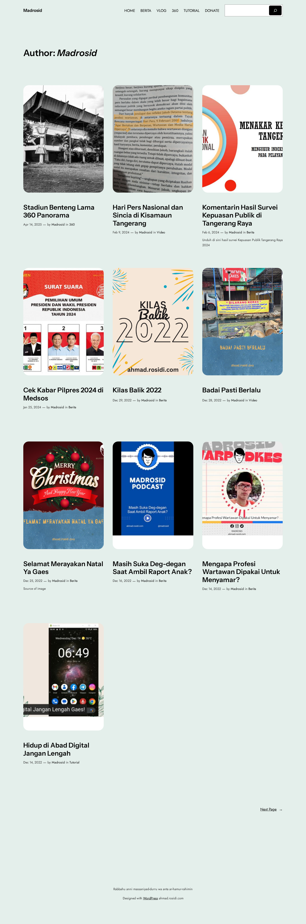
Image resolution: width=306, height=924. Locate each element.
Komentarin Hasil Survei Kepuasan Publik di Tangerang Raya (240, 215)
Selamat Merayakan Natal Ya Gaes (63, 568)
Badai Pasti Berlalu (231, 390)
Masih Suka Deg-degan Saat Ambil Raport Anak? (152, 568)
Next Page (271, 809)
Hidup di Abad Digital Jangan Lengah (56, 749)
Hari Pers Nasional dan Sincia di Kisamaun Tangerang (148, 215)
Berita (250, 232)
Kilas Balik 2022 (137, 390)
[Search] (275, 10)
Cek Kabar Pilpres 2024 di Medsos (63, 394)
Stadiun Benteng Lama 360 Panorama (59, 211)
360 (72, 224)
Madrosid (32, 10)
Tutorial (74, 762)
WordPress (150, 898)
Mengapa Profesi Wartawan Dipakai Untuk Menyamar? (241, 572)
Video (161, 232)
